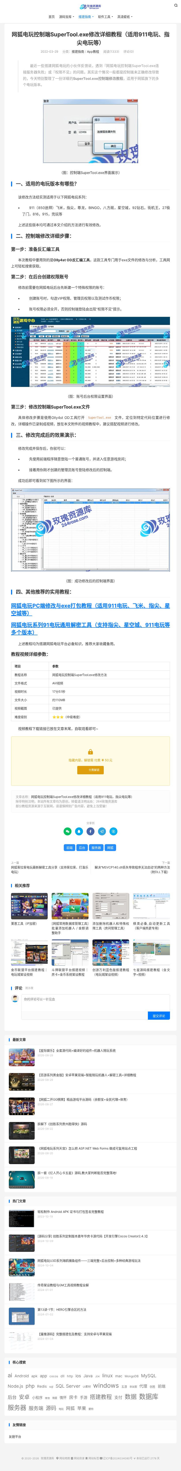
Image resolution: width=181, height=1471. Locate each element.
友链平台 (15, 1436)
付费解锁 (94, 770)
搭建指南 (85, 17)
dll (62, 1376)
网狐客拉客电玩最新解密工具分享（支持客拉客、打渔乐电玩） (49, 869)
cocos (53, 1376)
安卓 (24, 1397)
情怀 (63, 1398)
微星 (54, 1398)
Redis (42, 1386)
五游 (124, 1386)
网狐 (110, 847)
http (70, 1376)
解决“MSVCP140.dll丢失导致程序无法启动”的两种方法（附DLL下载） (132, 869)
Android (22, 1376)
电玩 (61, 1409)
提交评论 (159, 1016)
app (43, 1375)
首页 (52, 17)
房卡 (73, 1397)
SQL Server (68, 1386)
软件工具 (104, 17)
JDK (97, 1376)
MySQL (148, 1375)
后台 (82, 847)
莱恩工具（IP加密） (25, 923)
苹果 (81, 1408)
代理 (143, 1386)
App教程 (93, 51)
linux (107, 1375)
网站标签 (92, 1458)
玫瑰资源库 (90, 6)
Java (88, 1375)
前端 (69, 847)
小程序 (37, 1397)
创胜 (152, 1386)
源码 (51, 1408)
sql (51, 1386)
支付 (118, 1397)
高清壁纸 (123, 17)
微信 (47, 1398)
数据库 (148, 1396)
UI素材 (87, 1386)
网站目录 (78, 1458)
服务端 (36, 1408)
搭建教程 (101, 1397)
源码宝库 (65, 17)
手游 (83, 1397)
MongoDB (132, 1376)
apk (34, 1376)
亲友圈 (133, 1386)
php (30, 1386)
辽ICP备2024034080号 (116, 1458)
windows (106, 1385)
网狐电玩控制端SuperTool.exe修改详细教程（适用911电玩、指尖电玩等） (82, 797)
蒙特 (91, 1409)
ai (10, 1375)
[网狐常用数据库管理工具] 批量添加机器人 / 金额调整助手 (70, 928)
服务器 (96, 847)
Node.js (15, 1386)
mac (118, 1376)
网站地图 (63, 1458)
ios (78, 1375)
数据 (131, 1396)
